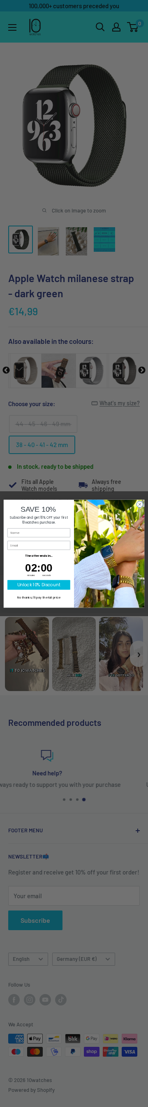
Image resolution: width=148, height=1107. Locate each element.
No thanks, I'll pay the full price (38, 598)
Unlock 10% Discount (38, 584)
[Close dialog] (139, 504)
